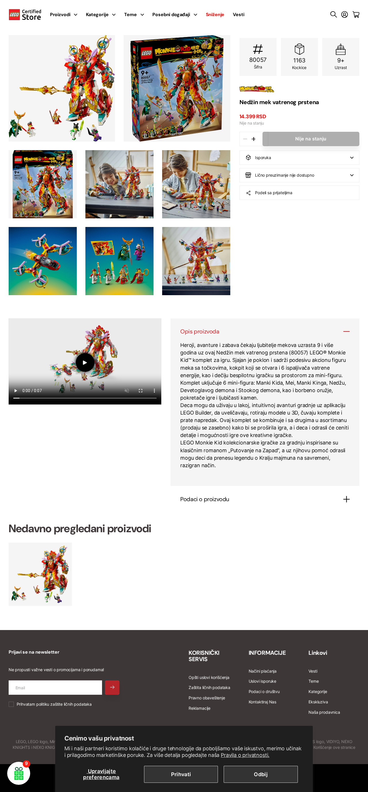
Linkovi (317, 652)
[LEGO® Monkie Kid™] (299, 89)
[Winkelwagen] (355, 14)
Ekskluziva (318, 701)
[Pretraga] (333, 14)
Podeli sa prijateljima (273, 192)
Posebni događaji (171, 15)
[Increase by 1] (254, 139)
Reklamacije (199, 708)
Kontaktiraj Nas (262, 701)
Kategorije (97, 15)
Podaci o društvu (264, 691)
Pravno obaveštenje (207, 697)
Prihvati (181, 774)
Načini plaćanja (263, 671)
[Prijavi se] (344, 14)
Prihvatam (54, 704)
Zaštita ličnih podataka (209, 687)
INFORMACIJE (267, 652)
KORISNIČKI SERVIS (204, 656)
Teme (130, 15)
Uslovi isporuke (262, 681)
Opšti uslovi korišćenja (209, 677)
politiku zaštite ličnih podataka (64, 704)
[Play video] (85, 362)
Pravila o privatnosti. (245, 755)
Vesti (238, 15)
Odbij (261, 774)
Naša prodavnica (324, 712)
